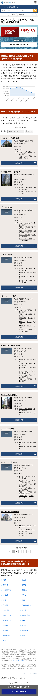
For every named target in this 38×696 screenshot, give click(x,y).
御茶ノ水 (25, 590)
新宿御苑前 (26, 615)
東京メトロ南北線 (24, 223)
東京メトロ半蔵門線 (25, 310)
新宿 (23, 620)
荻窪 (4, 641)
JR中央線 (22, 276)
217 (25, 551)
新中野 (5, 630)
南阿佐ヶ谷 (26, 636)
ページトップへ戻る (31, 673)
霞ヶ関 (5, 605)
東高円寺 (25, 630)
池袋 (4, 580)
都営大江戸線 (23, 496)
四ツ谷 (29, 276)
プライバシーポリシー (19, 660)
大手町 (24, 595)
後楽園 (24, 585)
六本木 (31, 496)
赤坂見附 (6, 610)
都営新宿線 (22, 318)
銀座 (23, 600)
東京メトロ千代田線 (25, 152)
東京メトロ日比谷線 (25, 484)
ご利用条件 (4, 678)
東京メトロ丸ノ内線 (25, 156)
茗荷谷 (5, 585)
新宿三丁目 (7, 620)
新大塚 (24, 580)
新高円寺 (6, 636)
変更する (29, 131)
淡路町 (5, 595)
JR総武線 (22, 272)
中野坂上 (25, 625)
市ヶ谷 (30, 318)
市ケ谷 (29, 272)
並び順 (3, 131)
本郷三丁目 (7, 590)
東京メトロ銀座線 (24, 191)
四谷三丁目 (7, 615)
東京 (4, 600)
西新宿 (5, 625)
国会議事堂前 (26, 605)
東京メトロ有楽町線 (25, 187)
